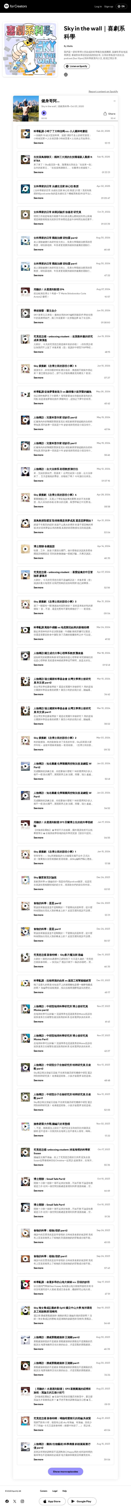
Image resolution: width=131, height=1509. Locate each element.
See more (38, 143)
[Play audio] (115, 100)
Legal (54, 1491)
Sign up (108, 6)
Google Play (84, 1501)
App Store (54, 1501)
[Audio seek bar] (78, 121)
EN (123, 6)
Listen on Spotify (78, 66)
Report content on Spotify (103, 91)
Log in (98, 6)
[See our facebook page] (7, 1501)
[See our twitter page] (15, 1501)
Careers (43, 1491)
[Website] (66, 75)
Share (111, 113)
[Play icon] (43, 113)
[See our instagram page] (22, 1501)
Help (64, 1491)
